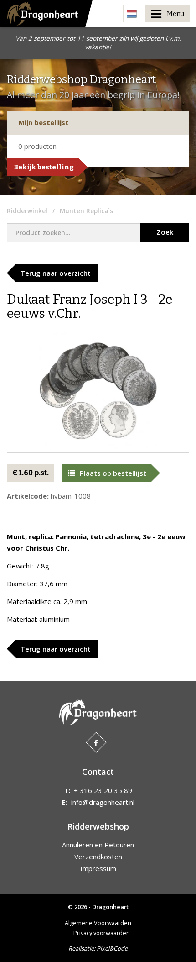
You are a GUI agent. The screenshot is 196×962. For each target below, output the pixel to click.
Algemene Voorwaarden (98, 923)
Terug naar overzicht (56, 273)
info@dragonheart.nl (102, 802)
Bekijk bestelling (44, 167)
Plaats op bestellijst (113, 473)
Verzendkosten (98, 856)
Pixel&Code (112, 948)
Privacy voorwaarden (101, 933)
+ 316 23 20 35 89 (103, 790)
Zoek (164, 232)
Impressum (98, 868)
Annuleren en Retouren (98, 844)
